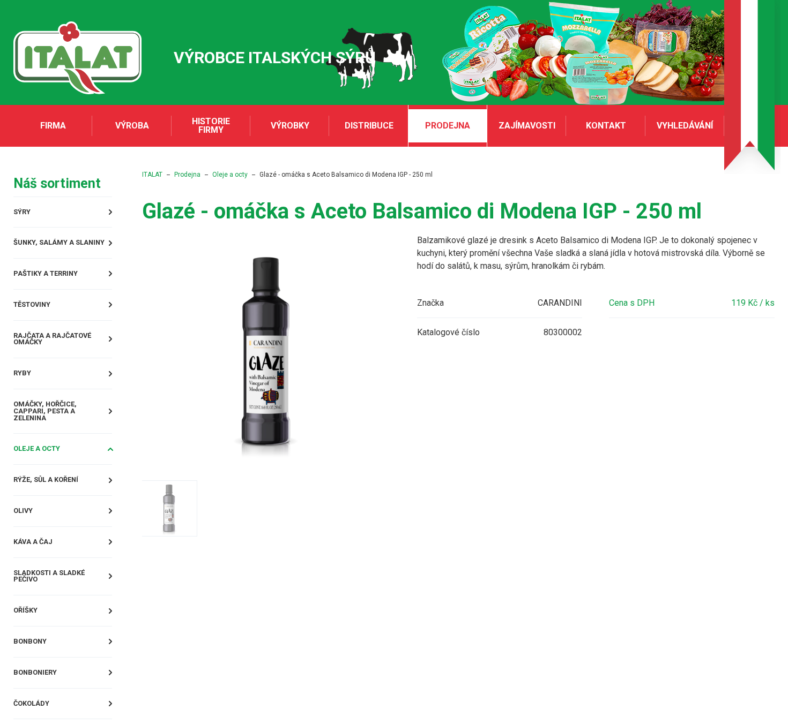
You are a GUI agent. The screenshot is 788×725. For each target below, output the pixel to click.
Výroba (132, 125)
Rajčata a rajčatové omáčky (62, 347)
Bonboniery (39, 696)
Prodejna (447, 125)
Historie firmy (211, 125)
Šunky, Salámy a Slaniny (69, 245)
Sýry (24, 213)
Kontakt (606, 125)
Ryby (24, 385)
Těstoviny (37, 311)
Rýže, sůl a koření (54, 491)
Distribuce (369, 125)
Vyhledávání (685, 125)
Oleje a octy (43, 459)
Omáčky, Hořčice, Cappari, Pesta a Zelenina (72, 421)
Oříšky (28, 630)
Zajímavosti (527, 125)
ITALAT (184, 174)
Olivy (25, 524)
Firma (53, 125)
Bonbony (33, 663)
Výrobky (290, 125)
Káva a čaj (37, 557)
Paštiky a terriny (53, 278)
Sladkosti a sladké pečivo (58, 593)
